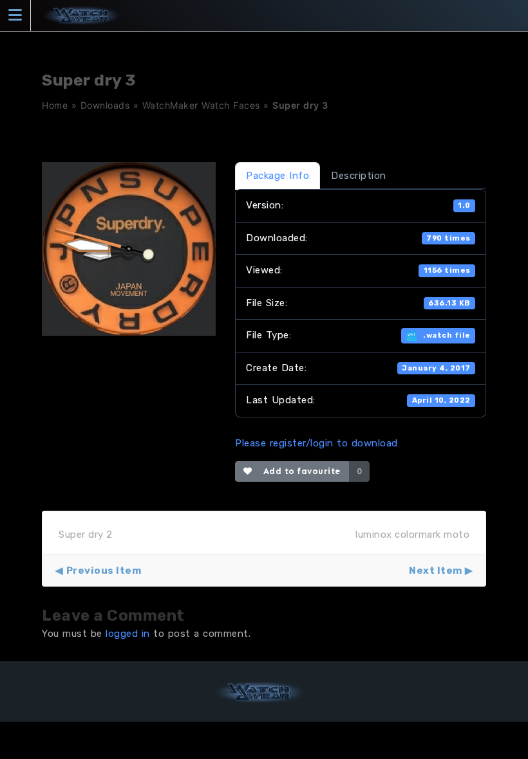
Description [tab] (358, 175)
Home (55, 105)
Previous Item (103, 570)
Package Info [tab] (277, 175)
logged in (128, 633)
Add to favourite (299, 471)
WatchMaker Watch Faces (201, 105)
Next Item (435, 570)
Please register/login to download (316, 443)
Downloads (105, 105)
